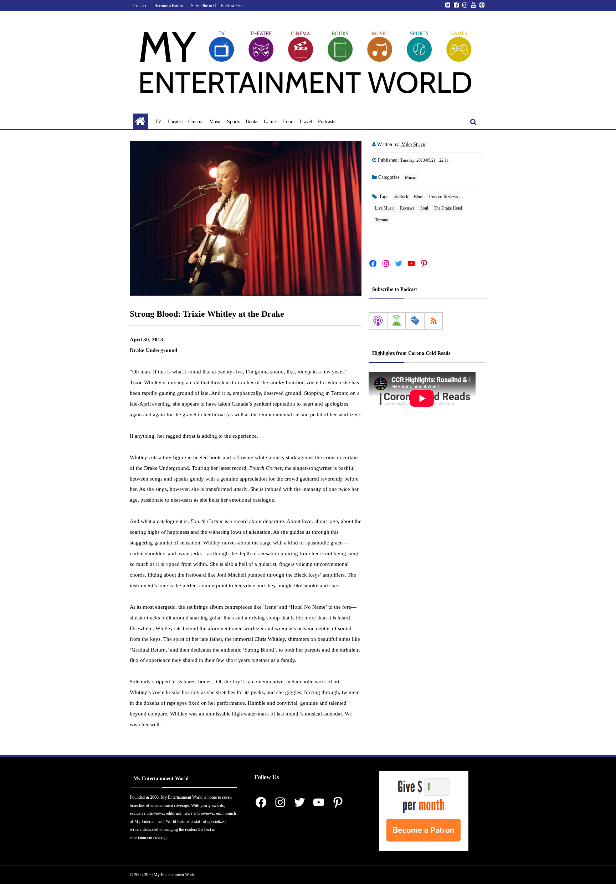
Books (252, 121)
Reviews (407, 208)
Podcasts (326, 121)
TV (158, 121)
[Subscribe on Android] (396, 321)
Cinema (196, 121)
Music (215, 121)
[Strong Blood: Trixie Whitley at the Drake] (245, 218)
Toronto (381, 219)
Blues (418, 196)
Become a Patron (168, 5)
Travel (305, 121)
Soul (424, 208)
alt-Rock (401, 196)
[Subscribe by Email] (415, 321)
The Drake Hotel (448, 208)
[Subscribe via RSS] (433, 321)
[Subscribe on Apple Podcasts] (378, 321)
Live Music (384, 208)
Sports (233, 121)
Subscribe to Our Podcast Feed (217, 5)
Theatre (175, 121)
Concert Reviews (443, 196)
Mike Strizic (413, 144)
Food (288, 121)
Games (270, 121)
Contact (139, 5)
